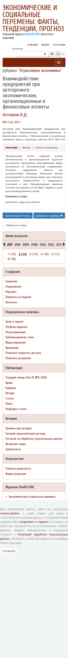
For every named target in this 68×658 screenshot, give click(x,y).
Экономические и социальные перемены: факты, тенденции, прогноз (33, 18)
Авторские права (15, 444)
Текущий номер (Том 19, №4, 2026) (26, 377)
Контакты (11, 302)
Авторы (26, 147)
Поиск (9, 404)
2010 (17, 245)
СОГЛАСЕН (8, 551)
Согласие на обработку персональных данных (33, 439)
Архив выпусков (16, 236)
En (63, 53)
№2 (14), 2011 (12, 122)
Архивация (11, 348)
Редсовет (11, 292)
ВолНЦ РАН (33, 34)
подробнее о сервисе (34, 521)
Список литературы (46, 147)
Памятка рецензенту (18, 468)
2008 (34, 245)
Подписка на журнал (18, 297)
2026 (43, 245)
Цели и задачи (14, 321)
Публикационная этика (19, 337)
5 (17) (56, 254)
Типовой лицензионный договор (25, 433)
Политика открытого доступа (23, 353)
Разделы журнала (16, 327)
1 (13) (12, 254)
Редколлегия (13, 286)
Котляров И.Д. (15, 114)
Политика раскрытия (18, 358)
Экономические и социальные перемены (32, 496)
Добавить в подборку (48, 215)
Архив (9, 383)
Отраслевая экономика (39, 70)
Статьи (9, 398)
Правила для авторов (18, 428)
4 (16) (45, 254)
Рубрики (10, 388)
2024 (59, 245)
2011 (9, 245)
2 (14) (23, 254)
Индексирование (15, 342)
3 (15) (34, 254)
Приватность (13, 449)
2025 (51, 245)
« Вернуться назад (15, 225)
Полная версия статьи (17, 215)
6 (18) (12, 258)
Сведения (11, 281)
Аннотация (11, 147)
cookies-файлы (10, 513)
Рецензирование (15, 332)
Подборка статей (15, 409)
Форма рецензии (15, 474)
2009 (25, 245)
